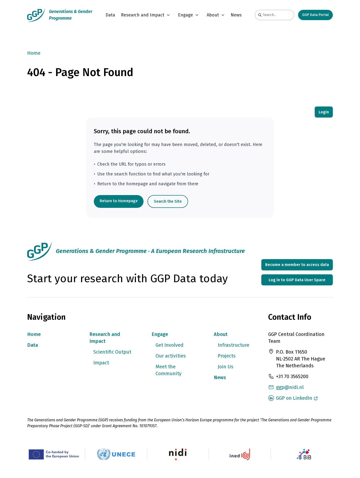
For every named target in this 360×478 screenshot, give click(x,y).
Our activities (171, 356)
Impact (101, 363)
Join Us (225, 367)
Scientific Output (112, 352)
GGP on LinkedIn (294, 398)
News (236, 15)
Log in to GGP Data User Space (297, 280)
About (221, 334)
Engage (160, 334)
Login (324, 112)
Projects (227, 356)
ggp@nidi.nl (290, 387)
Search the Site (168, 201)
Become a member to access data (297, 264)
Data (110, 15)
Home (33, 53)
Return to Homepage (119, 201)
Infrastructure (233, 345)
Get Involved (169, 345)
